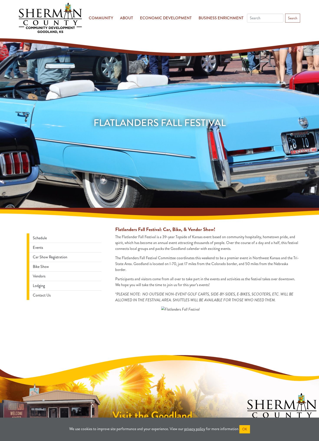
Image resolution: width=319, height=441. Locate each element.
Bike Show (41, 266)
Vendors (39, 276)
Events (38, 247)
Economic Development (166, 18)
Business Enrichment (221, 18)
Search (292, 18)
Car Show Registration (50, 257)
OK (244, 429)
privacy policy (194, 429)
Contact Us (42, 295)
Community (101, 18)
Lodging (39, 286)
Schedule (40, 238)
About (126, 18)
